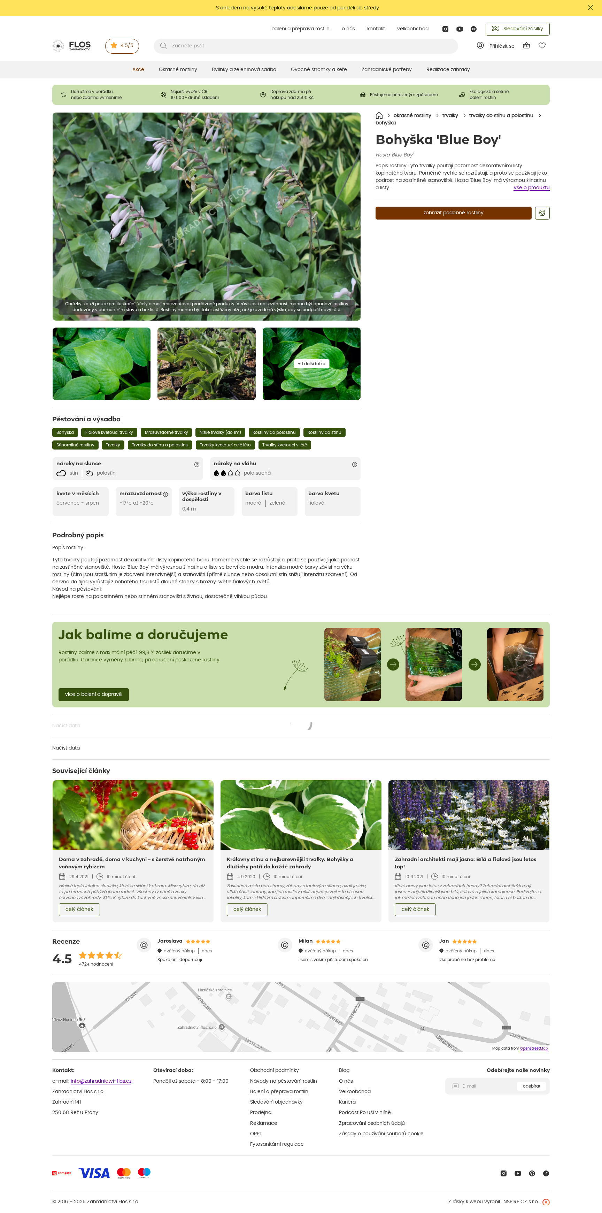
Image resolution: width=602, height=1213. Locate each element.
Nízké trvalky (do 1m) (220, 432)
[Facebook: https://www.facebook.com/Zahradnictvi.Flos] (546, 1173)
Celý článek (79, 909)
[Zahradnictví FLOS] (71, 46)
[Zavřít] (591, 7)
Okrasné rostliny (178, 69)
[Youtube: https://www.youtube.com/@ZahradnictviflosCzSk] (460, 29)
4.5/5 (127, 45)
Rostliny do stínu (324, 432)
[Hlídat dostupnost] (542, 213)
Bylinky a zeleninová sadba (244, 69)
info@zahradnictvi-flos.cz (101, 1081)
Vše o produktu (532, 187)
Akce (138, 69)
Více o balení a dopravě (93, 694)
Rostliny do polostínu (274, 432)
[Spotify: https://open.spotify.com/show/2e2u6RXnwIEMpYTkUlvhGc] (474, 29)
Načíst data (182, 726)
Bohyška (65, 432)
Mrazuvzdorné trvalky (166, 432)
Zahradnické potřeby (387, 69)
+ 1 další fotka (311, 364)
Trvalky (113, 445)
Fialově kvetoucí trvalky (109, 432)
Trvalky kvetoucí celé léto (225, 445)
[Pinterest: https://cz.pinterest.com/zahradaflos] (532, 1173)
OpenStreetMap (534, 1048)
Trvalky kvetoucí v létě (284, 445)
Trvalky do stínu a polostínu (160, 445)
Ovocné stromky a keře (319, 69)
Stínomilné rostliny (75, 445)
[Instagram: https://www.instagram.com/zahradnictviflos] (445, 29)
